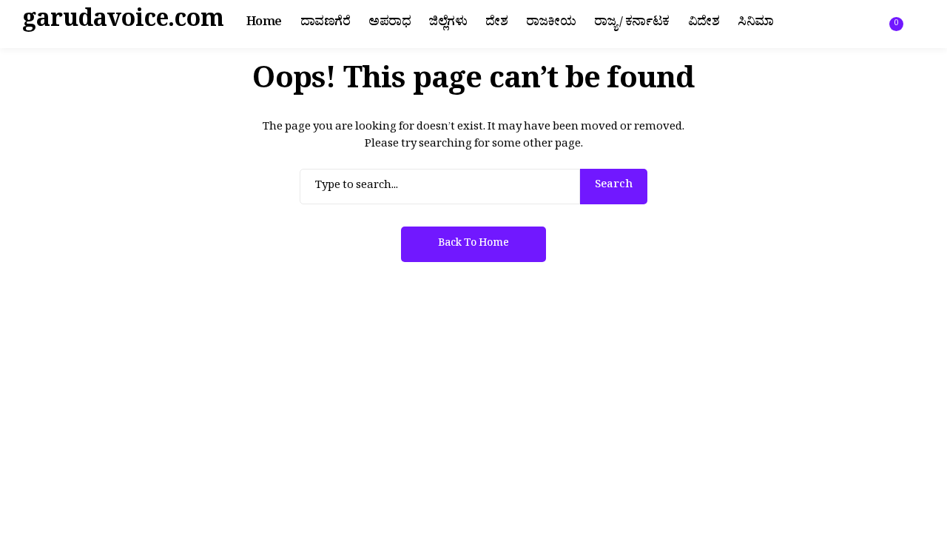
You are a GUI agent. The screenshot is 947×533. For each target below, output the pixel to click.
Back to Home (473, 244)
